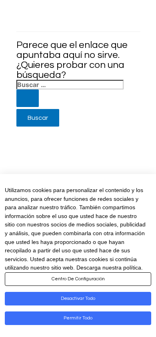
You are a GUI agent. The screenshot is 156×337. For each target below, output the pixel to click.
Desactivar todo (78, 298)
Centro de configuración (78, 278)
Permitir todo (78, 318)
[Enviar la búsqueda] (27, 98)
